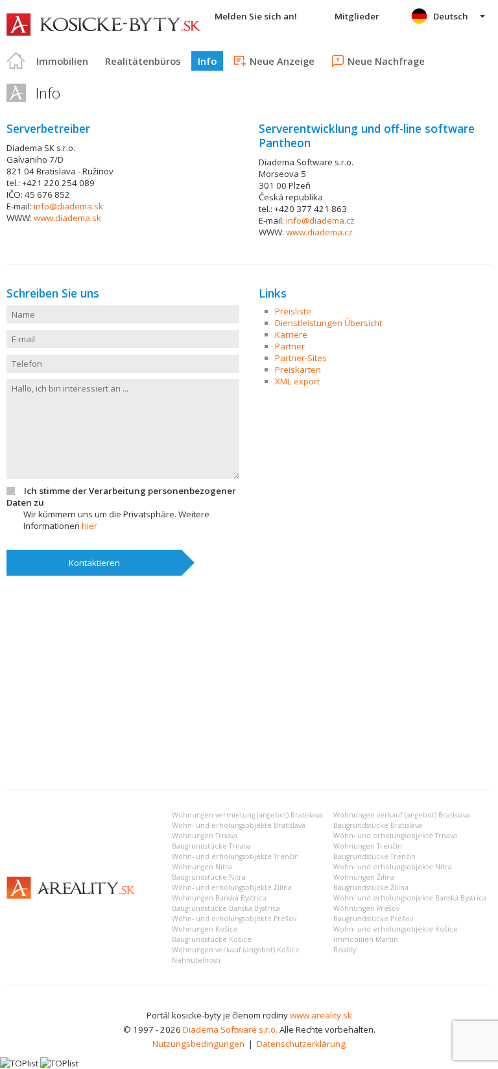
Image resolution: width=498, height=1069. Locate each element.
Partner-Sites (301, 358)
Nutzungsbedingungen (198, 1044)
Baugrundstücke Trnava (211, 846)
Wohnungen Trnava (204, 835)
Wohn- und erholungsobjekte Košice (395, 929)
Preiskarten (298, 369)
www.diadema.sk (67, 218)
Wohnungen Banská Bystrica (219, 897)
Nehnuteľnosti (196, 960)
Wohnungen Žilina (364, 877)
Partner (290, 346)
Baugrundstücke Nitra (209, 877)
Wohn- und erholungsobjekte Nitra (392, 866)
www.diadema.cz (319, 232)
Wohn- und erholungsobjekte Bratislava (238, 825)
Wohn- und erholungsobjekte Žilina (232, 887)
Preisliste (293, 311)
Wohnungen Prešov (366, 908)
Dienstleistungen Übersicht (328, 323)
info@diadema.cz (320, 220)
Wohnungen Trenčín (367, 846)
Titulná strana (16, 61)
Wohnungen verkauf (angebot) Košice (236, 949)
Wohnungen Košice (205, 929)
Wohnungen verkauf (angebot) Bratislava (401, 814)
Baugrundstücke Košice (212, 939)
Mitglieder (357, 16)
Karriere (291, 334)
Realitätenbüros (143, 60)
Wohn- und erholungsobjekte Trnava (395, 835)
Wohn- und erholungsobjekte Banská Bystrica (409, 897)
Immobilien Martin (365, 939)
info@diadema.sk (68, 206)
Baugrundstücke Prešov (373, 918)
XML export (297, 381)
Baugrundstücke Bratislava (377, 825)
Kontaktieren (94, 563)
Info (207, 60)
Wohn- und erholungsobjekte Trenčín (235, 856)
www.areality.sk (321, 1015)
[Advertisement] (249, 682)
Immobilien (62, 60)
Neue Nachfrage (386, 60)
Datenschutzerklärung (301, 1044)
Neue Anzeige (282, 60)
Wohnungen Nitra (202, 866)
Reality (344, 949)
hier (89, 526)
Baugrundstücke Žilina (371, 887)
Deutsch (450, 16)
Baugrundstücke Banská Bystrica (226, 908)
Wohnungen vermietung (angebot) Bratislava (247, 814)
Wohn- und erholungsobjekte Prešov (234, 918)
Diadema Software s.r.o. (230, 1029)
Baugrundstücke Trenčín (374, 856)
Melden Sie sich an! (256, 16)
